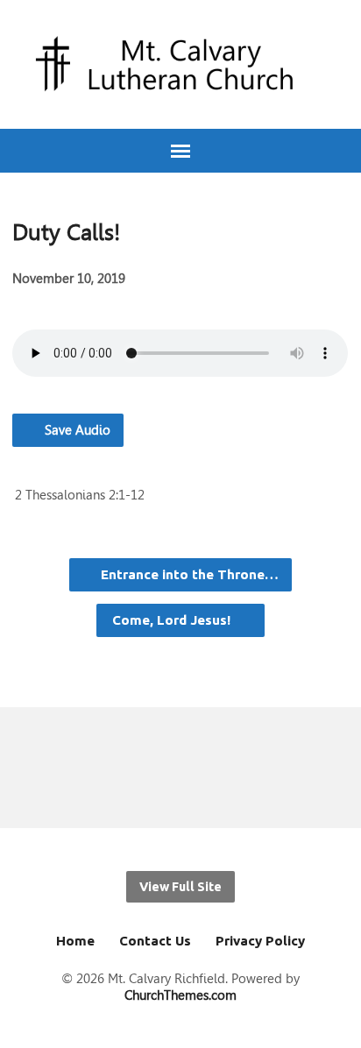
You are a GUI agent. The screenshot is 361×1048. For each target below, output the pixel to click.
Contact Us (155, 940)
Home (75, 940)
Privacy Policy (260, 940)
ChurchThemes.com (180, 995)
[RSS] (210, 767)
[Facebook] (151, 767)
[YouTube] (181, 767)
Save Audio (75, 429)
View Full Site (180, 887)
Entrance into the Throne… (188, 574)
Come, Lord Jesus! (173, 620)
